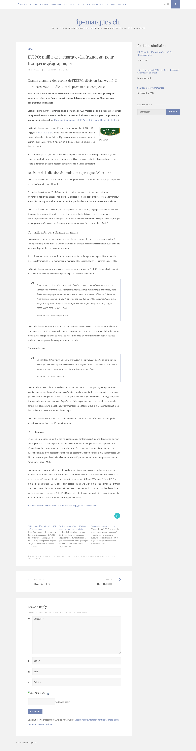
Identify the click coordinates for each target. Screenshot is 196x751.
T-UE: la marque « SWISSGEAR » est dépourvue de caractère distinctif (158, 71)
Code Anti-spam (62, 702)
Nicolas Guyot (50, 70)
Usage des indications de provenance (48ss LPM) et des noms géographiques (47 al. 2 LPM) (67, 556)
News (31, 49)
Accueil (23, 4)
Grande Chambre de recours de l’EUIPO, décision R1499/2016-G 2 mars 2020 (62, 506)
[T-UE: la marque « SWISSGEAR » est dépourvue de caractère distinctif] (75, 536)
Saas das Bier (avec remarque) (151, 88)
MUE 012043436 (45, 133)
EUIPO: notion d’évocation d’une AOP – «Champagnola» (154, 53)
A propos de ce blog (39, 4)
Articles (111, 4)
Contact (122, 4)
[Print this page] (117, 517)
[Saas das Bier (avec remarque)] (107, 535)
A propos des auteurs (62, 4)
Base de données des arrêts (90, 4)
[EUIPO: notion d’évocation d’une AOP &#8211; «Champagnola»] (43, 536)
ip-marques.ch (98, 21)
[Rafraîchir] (48, 693)
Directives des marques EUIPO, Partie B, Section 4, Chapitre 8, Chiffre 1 (86, 120)
